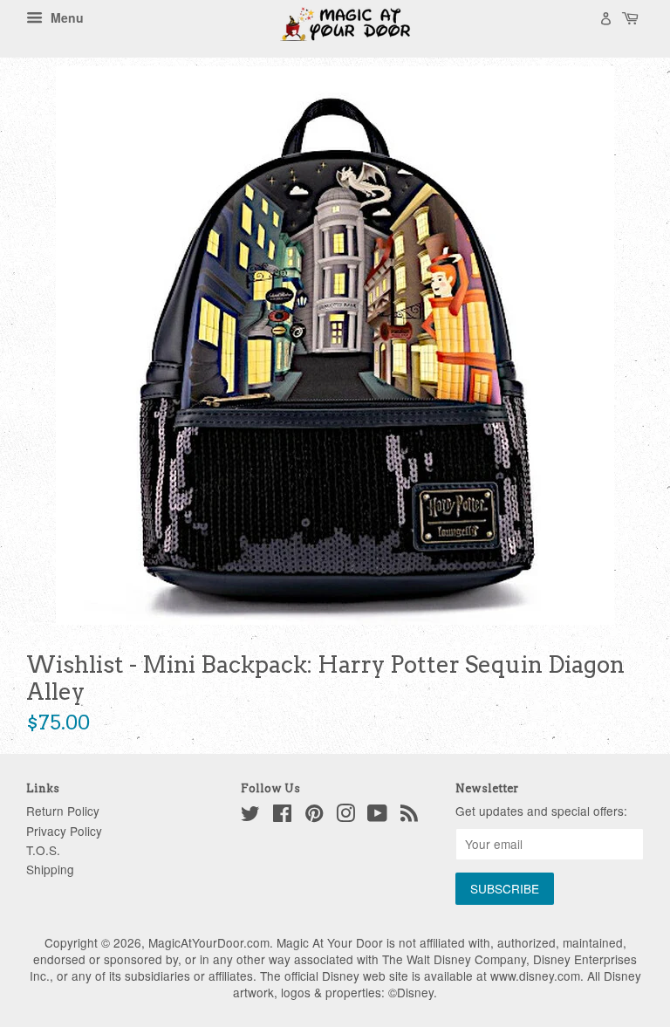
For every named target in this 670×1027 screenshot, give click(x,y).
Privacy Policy (64, 830)
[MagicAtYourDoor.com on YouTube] (377, 816)
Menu (65, 17)
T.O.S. (43, 850)
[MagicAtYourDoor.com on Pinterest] (314, 816)
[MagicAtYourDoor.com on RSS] (409, 816)
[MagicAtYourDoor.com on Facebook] (282, 816)
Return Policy (62, 810)
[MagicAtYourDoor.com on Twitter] (250, 816)
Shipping (50, 869)
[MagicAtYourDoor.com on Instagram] (345, 816)
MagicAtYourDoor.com (209, 942)
